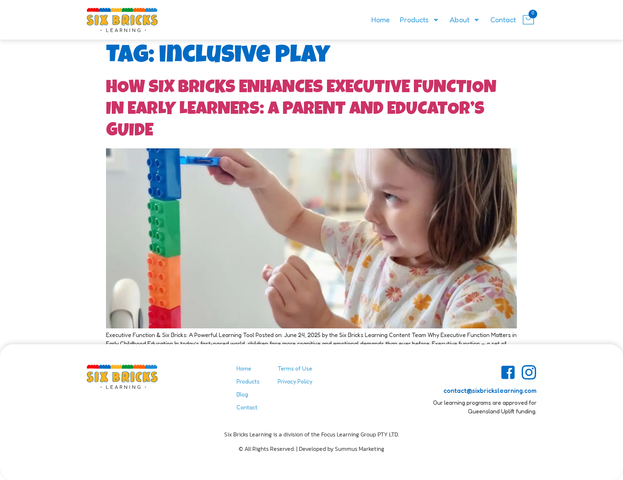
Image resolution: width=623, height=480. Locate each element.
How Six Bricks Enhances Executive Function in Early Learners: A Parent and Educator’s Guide (301, 110)
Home (380, 19)
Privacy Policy (295, 381)
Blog (242, 394)
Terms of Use (295, 368)
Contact (503, 19)
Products (414, 19)
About (459, 19)
